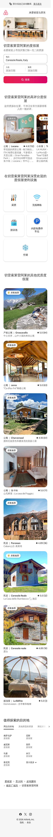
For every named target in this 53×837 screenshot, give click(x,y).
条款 (29, 822)
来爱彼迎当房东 (37, 12)
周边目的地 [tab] (9, 726)
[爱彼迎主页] (6, 12)
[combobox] (25, 60)
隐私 (22, 822)
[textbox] (14, 70)
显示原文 (37, 4)
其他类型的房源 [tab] (26, 726)
